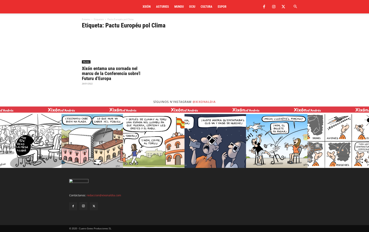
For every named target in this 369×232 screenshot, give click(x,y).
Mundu (179, 6)
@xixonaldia (204, 102)
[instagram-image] (31, 137)
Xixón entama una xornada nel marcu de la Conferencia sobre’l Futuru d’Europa (111, 73)
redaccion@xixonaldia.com (104, 195)
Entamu (86, 19)
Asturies (162, 6)
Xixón (147, 6)
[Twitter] (283, 6)
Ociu (192, 6)
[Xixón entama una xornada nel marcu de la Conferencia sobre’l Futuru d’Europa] (113, 48)
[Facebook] (264, 6)
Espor (222, 6)
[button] (295, 7)
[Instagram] (274, 6)
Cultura (206, 6)
